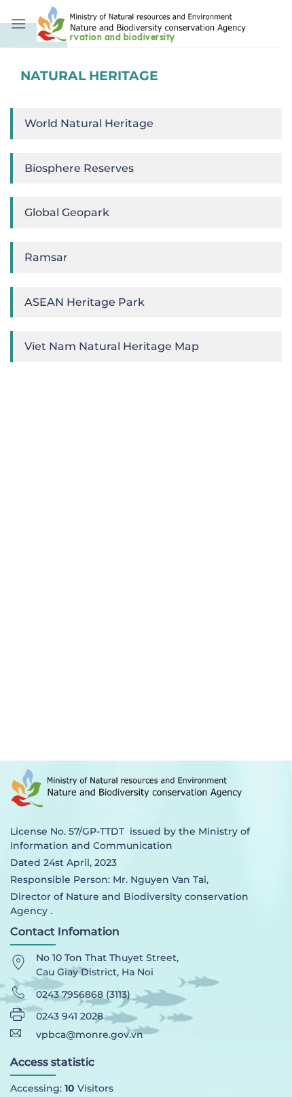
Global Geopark (66, 212)
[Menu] (18, 23)
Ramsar (46, 257)
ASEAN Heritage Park (84, 302)
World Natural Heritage (88, 123)
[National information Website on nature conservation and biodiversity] (159, 23)
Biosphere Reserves (79, 168)
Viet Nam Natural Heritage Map (111, 346)
